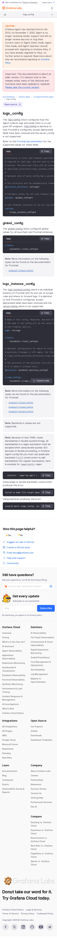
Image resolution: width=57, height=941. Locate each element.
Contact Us (36, 793)
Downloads (36, 735)
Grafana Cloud (23, 898)
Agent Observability (12, 651)
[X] (14, 927)
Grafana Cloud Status (13, 713)
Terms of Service (29, 2)
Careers (34, 775)
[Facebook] (5, 927)
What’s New (8, 708)
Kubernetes (8, 749)
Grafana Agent (24, 97)
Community (7, 780)
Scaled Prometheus (40, 657)
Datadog (6, 753)
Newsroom (36, 784)
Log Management (39, 674)
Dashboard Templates (41, 740)
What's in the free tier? (13, 642)
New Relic (7, 757)
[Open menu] (52, 8)
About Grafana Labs (41, 771)
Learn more (47, 2)
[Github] (32, 927)
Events (5, 784)
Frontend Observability (13, 679)
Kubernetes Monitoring (13, 663)
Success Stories (38, 789)
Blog (4, 775)
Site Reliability (38, 669)
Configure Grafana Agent (43, 97)
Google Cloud (8, 740)
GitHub (34, 731)
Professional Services (41, 802)
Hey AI (34, 806)
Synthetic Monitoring (12, 684)
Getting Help (37, 798)
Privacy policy (36, 615)
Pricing (5, 637)
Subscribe (46, 608)
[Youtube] (41, 927)
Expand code (43, 380)
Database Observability (13, 675)
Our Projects (37, 726)
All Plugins (7, 731)
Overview (6, 633)
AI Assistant (8, 646)
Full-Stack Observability (42, 637)
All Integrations (9, 726)
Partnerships (37, 780)
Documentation (9, 97)
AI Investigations (10, 704)
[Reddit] (49, 927)
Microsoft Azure (10, 744)
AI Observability (38, 633)
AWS (4, 735)
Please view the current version (22, 87)
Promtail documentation (30, 141)
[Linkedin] (23, 927)
